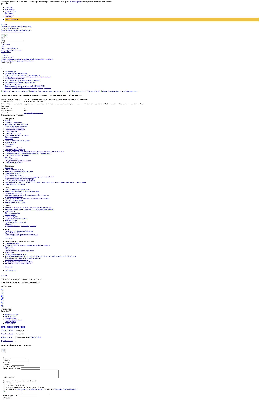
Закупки (8, 157)
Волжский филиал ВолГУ (14, 173)
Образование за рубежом (13, 175)
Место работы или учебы (12, 368)
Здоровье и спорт (11, 220)
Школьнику (9, 7)
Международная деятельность (11, 50)
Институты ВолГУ (7, 57)
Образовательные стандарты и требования (19, 251)
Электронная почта (10, 383)
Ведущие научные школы (14, 197)
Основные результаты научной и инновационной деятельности (27, 195)
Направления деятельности (14, 128)
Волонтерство (10, 211)
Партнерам (8, 146)
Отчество (6, 362)
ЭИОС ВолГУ (6, 52)
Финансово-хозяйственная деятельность (19, 262)
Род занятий (7, 366)
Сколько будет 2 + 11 (10, 396)
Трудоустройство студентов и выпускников (20, 180)
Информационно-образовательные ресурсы (20, 179)
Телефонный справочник (13, 162)
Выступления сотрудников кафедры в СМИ (20, 82)
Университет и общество (9, 48)
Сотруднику (9, 13)
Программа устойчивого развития (17, 135)
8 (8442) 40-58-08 (35, 337)
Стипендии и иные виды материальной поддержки (23, 258)
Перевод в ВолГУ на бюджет (15, 184)
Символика (9, 139)
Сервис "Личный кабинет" (10, 28)
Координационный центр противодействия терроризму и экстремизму (29, 209)
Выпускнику (9, 15)
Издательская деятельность (14, 200)
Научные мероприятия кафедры (16, 73)
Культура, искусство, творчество (16, 126)
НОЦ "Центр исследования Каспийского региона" (22, 80)
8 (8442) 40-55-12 (7, 341)
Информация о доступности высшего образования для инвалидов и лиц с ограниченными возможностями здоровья (45, 182)
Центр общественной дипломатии (17, 155)
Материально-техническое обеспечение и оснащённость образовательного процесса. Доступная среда (40, 256)
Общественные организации (15, 130)
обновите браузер (76, 2)
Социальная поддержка (13, 133)
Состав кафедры (10, 71)
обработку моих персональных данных (29, 389)
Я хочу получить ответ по (12, 381)
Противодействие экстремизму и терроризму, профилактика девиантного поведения (34, 151)
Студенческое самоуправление (15, 222)
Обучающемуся (10, 11)
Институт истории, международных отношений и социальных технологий (27, 59)
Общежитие (9, 224)
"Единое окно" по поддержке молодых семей (20, 226)
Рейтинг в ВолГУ (12, 19)
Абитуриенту (9, 9)
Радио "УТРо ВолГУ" (12, 233)
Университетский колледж (14, 169)
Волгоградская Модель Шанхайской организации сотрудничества (28, 88)
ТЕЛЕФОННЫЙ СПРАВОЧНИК (13, 327)
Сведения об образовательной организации (16, 26)
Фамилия (6, 360)
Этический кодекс (11, 217)
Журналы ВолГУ (11, 316)
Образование (5, 44)
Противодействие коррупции (15, 150)
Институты (9, 168)
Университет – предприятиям (15, 202)
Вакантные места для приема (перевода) (19, 263)
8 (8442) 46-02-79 (7, 330)
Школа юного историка (13, 84)
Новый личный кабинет (13, 320)
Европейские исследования (14, 79)
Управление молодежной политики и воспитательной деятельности (28, 207)
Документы (9, 247)
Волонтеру (8, 17)
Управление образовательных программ (19, 171)
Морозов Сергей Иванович (33, 113)
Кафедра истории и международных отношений (17, 61)
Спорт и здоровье (11, 131)
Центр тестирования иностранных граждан (16, 30)
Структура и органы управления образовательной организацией (27, 245)
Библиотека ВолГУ (11, 314)
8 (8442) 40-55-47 (7, 337)
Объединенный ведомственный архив (18, 161)
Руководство (9, 252)
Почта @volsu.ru (10, 322)
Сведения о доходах (12, 137)
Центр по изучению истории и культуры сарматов (22, 75)
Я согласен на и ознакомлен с (41, 389)
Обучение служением (12, 213)
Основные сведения (12, 243)
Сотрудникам (9, 144)
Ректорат (8, 120)
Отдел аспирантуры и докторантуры (17, 189)
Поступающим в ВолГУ (13, 148)
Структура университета (13, 122)
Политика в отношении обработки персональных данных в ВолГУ (28, 153)
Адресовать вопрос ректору (15, 385)
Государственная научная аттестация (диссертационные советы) (27, 198)
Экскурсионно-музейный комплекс (17, 140)
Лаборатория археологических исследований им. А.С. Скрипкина (28, 77)
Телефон (6, 364)
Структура (4, 55)
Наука (3, 46)
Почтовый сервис (11, 159)
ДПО (2, 53)
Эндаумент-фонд (11, 142)
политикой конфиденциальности (66, 389)
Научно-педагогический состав (16, 254)
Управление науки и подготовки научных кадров (22, 191)
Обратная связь (6, 309)
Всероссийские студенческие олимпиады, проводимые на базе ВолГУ (29, 177)
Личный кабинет (11, 318)
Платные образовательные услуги (16, 260)
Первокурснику (10, 215)
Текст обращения (9, 377)
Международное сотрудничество (16, 124)
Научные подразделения (13, 193)
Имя (4, 358)
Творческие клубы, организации (16, 218)
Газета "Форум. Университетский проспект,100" (21, 235)
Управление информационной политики (19, 231)
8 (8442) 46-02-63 (7, 334)
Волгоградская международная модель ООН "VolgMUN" (24, 86)
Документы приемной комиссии (12, 32)
